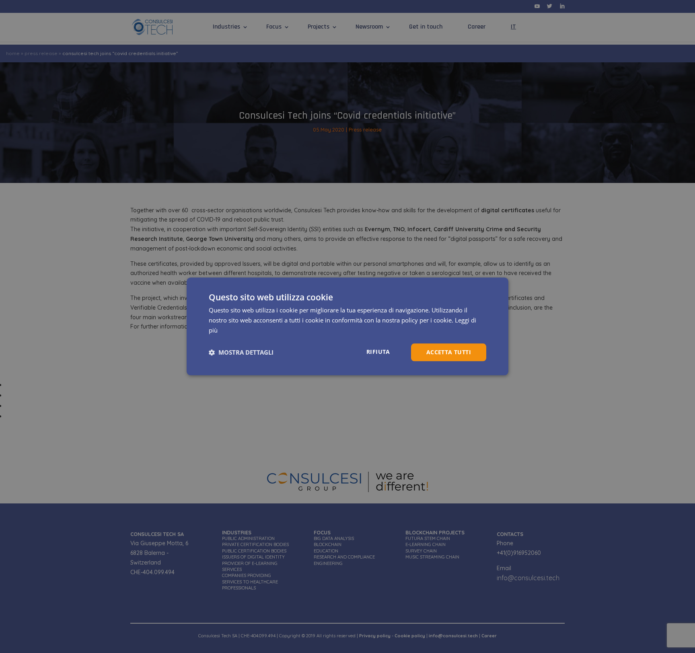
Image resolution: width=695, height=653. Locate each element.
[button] (241, 352)
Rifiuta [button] (378, 351)
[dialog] (347, 326)
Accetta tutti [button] (448, 352)
